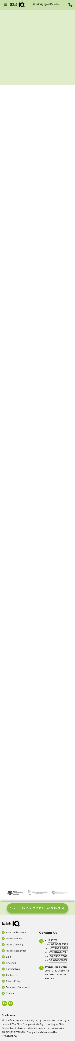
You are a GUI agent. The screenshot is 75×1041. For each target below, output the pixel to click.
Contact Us (11, 975)
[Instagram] (10, 1003)
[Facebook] (4, 1003)
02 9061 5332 (59, 944)
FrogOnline (9, 1036)
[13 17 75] (70, 7)
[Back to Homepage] (17, 4)
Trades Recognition (16, 950)
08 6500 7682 (59, 956)
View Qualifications (16, 932)
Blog (8, 956)
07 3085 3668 (59, 948)
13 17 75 (52, 940)
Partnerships (13, 968)
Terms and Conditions (17, 987)
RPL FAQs (11, 962)
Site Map (10, 993)
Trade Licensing (14, 944)
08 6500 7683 (58, 960)
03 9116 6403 (57, 952)
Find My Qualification (46, 4)
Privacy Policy (13, 981)
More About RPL (14, 938)
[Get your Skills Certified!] (5, 4)
